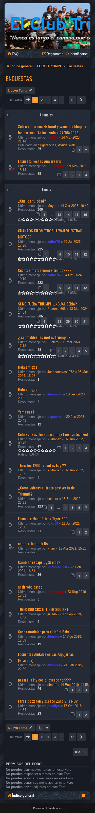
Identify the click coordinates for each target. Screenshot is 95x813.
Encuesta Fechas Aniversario (40, 161)
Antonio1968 (57, 567)
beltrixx (52, 499)
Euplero (53, 342)
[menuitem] (12, 54)
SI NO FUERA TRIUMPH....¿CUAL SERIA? (47, 304)
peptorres (54, 417)
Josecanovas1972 (60, 372)
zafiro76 (53, 242)
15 (76, 214)
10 (68, 254)
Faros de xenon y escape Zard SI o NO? (48, 701)
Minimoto (54, 394)
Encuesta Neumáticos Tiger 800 (43, 518)
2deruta (53, 636)
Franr (51, 548)
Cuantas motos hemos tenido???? (44, 270)
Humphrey (55, 166)
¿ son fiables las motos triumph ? (44, 337)
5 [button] (61, 100)
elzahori (53, 665)
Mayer (51, 206)
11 (76, 254)
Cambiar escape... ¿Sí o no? (39, 562)
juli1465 (53, 614)
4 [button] (55, 100)
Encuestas (19, 78)
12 (85, 254)
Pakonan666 (56, 309)
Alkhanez (54, 439)
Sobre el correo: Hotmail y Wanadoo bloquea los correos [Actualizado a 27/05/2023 (52, 129)
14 (68, 214)
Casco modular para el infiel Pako (44, 632)
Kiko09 (52, 523)
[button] (27, 100)
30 (76, 321)
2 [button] (42, 100)
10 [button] (72, 100)
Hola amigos (27, 367)
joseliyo (53, 706)
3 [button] (48, 100)
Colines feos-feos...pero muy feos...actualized (53, 434)
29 (68, 321)
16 (85, 214)
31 (85, 321)
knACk (52, 137)
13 (59, 214)
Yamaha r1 (26, 412)
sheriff (51, 685)
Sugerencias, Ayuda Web (56, 145)
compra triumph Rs (33, 543)
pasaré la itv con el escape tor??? (44, 680)
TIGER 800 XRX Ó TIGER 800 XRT (43, 609)
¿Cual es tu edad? (32, 201)
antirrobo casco (30, 587)
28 (59, 321)
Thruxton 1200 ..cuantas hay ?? (42, 465)
